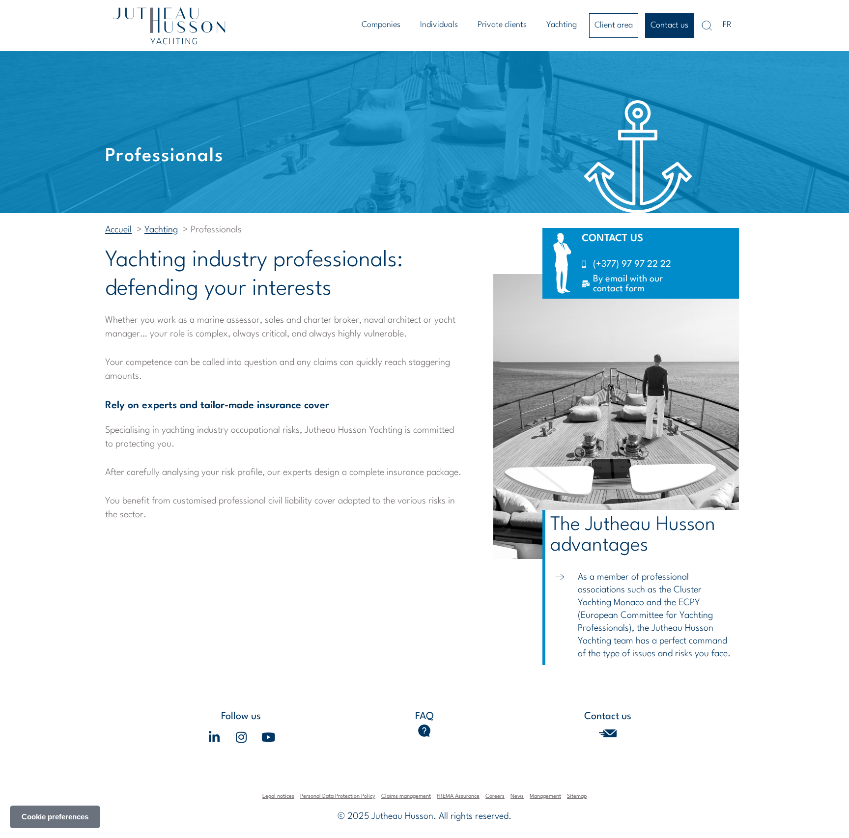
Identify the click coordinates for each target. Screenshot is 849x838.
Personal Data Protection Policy (337, 796)
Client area (613, 25)
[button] (383, 25)
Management (545, 796)
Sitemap (577, 796)
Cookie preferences (55, 816)
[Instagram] (241, 737)
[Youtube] (268, 737)
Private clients (502, 25)
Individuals (439, 25)
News (517, 796)
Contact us (669, 25)
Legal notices (278, 796)
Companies (381, 25)
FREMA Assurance (458, 796)
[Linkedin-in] (214, 737)
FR (727, 25)
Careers (495, 796)
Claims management (406, 796)
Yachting (561, 25)
